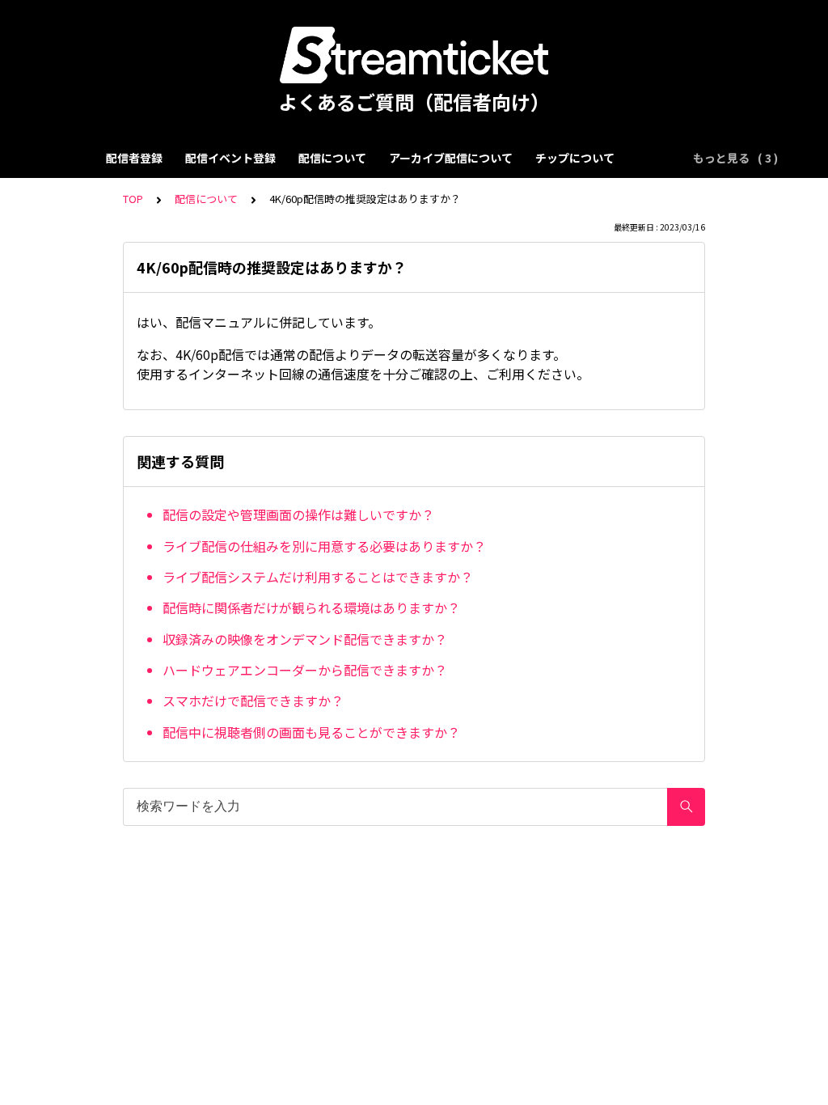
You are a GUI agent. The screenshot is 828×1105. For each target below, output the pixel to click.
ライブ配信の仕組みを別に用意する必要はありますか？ (324, 546)
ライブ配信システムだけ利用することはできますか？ (318, 576)
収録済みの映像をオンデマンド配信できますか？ (305, 639)
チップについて (575, 158)
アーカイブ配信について (451, 158)
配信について (332, 158)
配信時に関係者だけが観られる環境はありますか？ (311, 607)
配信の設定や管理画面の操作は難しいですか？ (298, 514)
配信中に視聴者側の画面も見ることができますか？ (311, 732)
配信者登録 (134, 158)
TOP (133, 198)
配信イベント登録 (230, 158)
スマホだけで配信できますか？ (253, 700)
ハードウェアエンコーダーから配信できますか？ (305, 670)
